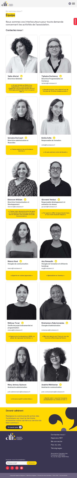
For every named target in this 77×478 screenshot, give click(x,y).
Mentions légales (31, 475)
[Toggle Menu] (73, 3)
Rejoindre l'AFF (57, 438)
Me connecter (56, 441)
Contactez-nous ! (58, 435)
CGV (57, 475)
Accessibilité (63, 475)
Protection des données (44, 475)
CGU (54, 475)
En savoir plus (13, 427)
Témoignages (56, 448)
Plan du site (56, 445)
